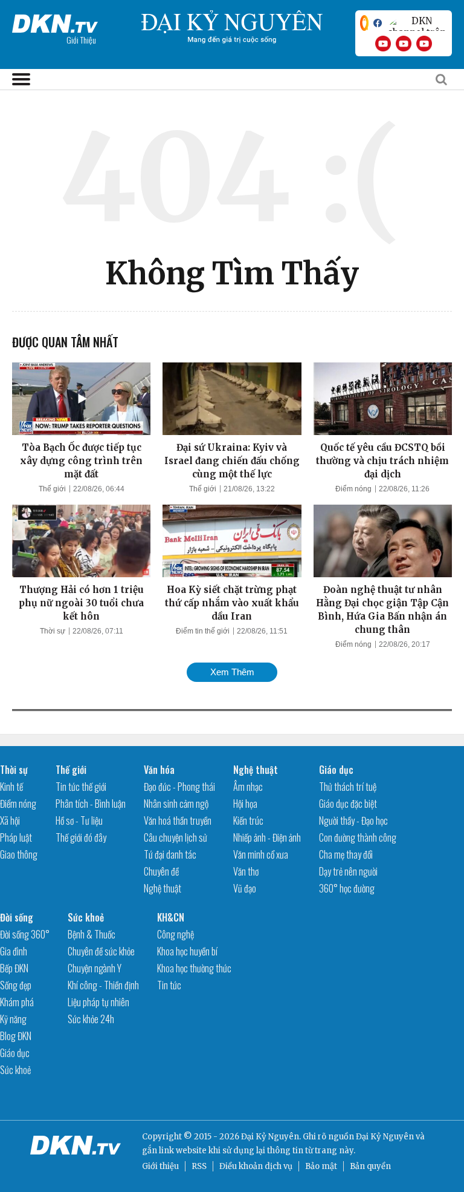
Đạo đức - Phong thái (179, 786)
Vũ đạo (244, 888)
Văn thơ (246, 871)
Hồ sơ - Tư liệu (79, 820)
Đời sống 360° (25, 934)
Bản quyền (370, 1166)
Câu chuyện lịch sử (175, 837)
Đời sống (16, 917)
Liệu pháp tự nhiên (98, 1002)
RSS (199, 1166)
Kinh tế (11, 786)
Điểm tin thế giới (203, 631)
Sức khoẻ (15, 1070)
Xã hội (10, 820)
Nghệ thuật (162, 888)
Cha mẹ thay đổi (346, 854)
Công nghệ (175, 934)
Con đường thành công (357, 837)
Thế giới (52, 489)
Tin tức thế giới (81, 786)
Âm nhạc (248, 786)
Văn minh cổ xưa (260, 854)
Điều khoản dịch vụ (255, 1166)
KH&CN (170, 917)
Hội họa (245, 803)
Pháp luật (16, 837)
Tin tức (169, 985)
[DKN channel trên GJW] (417, 23)
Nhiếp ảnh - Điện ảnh (267, 837)
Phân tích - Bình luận (91, 803)
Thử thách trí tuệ (347, 786)
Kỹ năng (13, 1019)
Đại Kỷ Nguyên (385, 1136)
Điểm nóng (353, 489)
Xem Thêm (232, 672)
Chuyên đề (161, 871)
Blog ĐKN (15, 1036)
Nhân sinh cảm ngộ (176, 803)
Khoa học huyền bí (187, 951)
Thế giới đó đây (81, 837)
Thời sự (52, 631)
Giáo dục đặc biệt (348, 803)
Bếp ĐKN (14, 968)
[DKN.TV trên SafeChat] (364, 23)
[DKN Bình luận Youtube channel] (403, 43)
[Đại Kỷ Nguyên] (55, 21)
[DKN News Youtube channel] (383, 43)
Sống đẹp (15, 985)
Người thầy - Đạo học (353, 820)
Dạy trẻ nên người (348, 871)
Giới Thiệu (81, 39)
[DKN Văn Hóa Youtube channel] (424, 43)
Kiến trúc (248, 820)
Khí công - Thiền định (103, 985)
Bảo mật (321, 1166)
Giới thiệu (160, 1166)
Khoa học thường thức (194, 968)
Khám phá (17, 1002)
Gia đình (13, 951)
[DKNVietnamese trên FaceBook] (377, 23)
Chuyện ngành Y (94, 968)
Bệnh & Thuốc (91, 934)
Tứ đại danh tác (170, 854)
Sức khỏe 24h (91, 1019)
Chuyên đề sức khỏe (101, 951)
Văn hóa (159, 769)
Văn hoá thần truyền (177, 820)
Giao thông (18, 854)
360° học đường (347, 888)
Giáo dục (336, 769)
